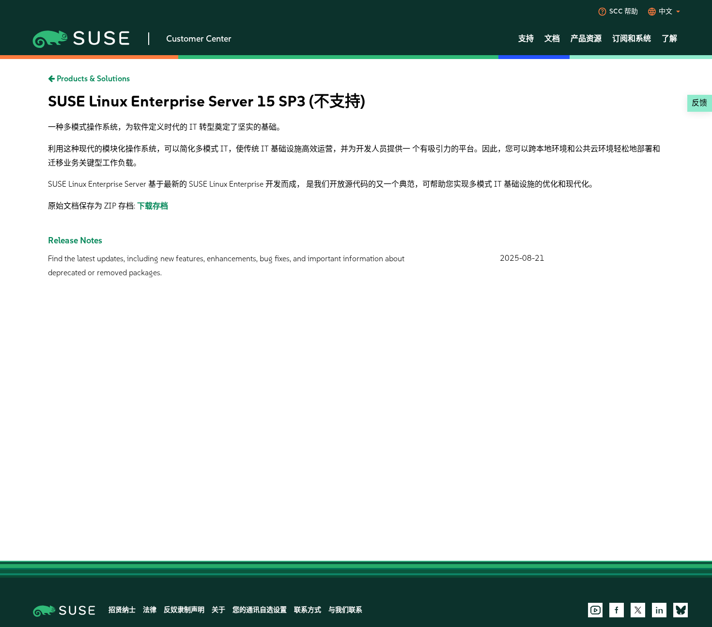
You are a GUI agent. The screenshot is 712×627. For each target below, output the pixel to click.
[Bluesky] (680, 610)
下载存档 (152, 205)
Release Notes (75, 240)
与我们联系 (345, 610)
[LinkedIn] (659, 610)
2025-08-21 (522, 258)
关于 (218, 610)
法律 (149, 610)
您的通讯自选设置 (259, 610)
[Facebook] (616, 610)
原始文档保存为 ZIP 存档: (92, 205)
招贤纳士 (122, 610)
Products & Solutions (92, 78)
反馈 (699, 102)
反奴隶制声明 (184, 610)
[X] (638, 610)
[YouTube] (595, 610)
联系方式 (307, 610)
